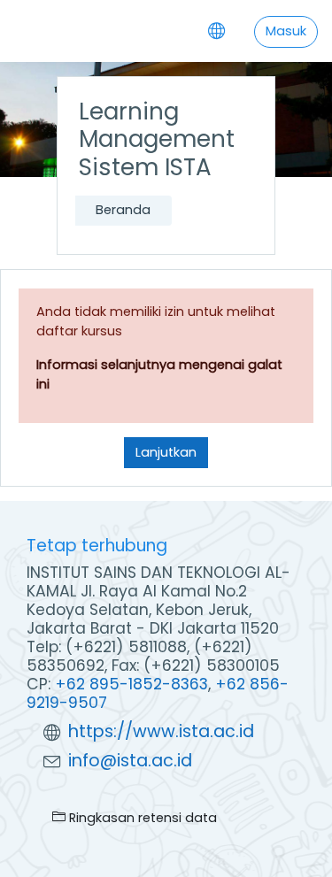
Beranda (123, 210)
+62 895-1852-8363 (131, 684)
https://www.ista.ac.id (161, 731)
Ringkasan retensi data (141, 818)
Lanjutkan (166, 452)
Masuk (286, 31)
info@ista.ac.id (130, 761)
